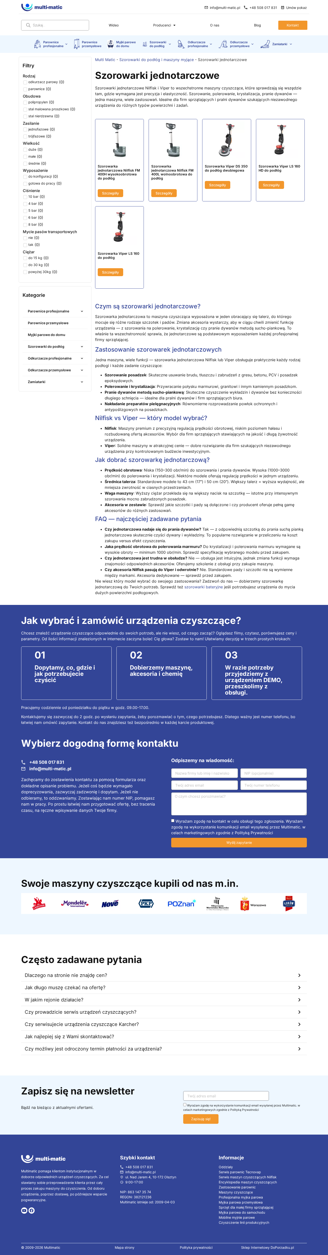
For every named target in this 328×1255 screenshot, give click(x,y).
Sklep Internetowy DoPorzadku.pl (267, 1247)
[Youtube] (24, 1210)
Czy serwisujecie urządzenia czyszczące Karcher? (82, 1024)
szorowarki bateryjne (203, 586)
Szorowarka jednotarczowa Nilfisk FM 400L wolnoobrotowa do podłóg (172, 172)
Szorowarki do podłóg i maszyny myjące (156, 59)
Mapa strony (124, 1247)
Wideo (114, 25)
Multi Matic (105, 59)
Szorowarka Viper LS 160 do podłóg (118, 255)
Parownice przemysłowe (91, 44)
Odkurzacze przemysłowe (239, 44)
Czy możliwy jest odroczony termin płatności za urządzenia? (93, 1048)
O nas (214, 25)
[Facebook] (32, 1210)
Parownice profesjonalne (53, 44)
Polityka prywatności (196, 1247)
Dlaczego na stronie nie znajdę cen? (66, 975)
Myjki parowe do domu (126, 44)
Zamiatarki (280, 44)
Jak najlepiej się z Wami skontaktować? (69, 1036)
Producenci (162, 25)
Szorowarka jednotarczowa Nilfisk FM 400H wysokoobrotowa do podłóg (119, 172)
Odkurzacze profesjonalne (198, 44)
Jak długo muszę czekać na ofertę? (65, 987)
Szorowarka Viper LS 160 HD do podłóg (279, 168)
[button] (164, 975)
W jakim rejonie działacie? (54, 999)
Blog (257, 25)
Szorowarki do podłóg (158, 44)
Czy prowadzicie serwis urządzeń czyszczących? (80, 1012)
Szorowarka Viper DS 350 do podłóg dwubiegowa (226, 168)
